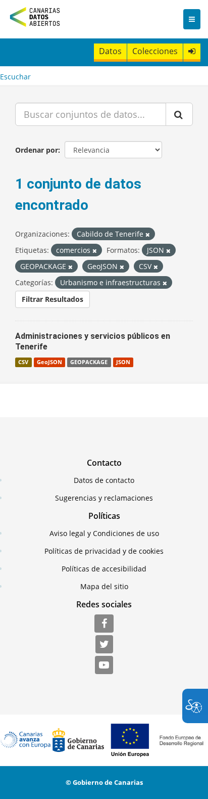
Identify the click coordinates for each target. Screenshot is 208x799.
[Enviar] (179, 114)
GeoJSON (49, 362)
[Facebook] (104, 624)
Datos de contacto (104, 480)
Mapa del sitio (104, 586)
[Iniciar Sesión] (191, 51)
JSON (123, 362)
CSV (23, 362)
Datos (110, 51)
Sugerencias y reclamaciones (104, 498)
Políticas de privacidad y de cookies (104, 551)
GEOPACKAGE (89, 362)
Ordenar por (36, 150)
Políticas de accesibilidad (104, 568)
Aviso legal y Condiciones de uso (104, 533)
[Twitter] (104, 644)
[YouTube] (104, 665)
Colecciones (155, 51)
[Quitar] (147, 234)
